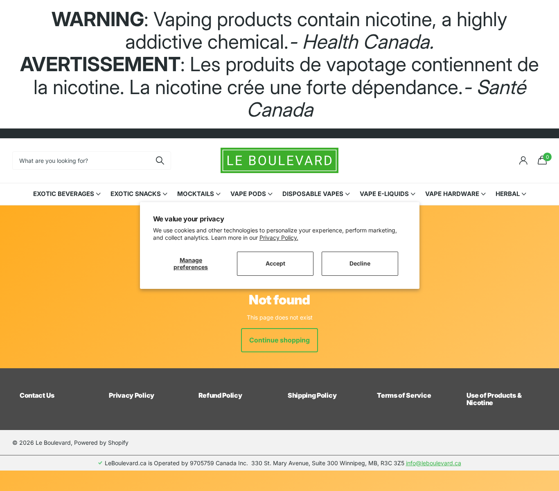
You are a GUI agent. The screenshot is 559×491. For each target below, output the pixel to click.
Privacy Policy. (278, 237)
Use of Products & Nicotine (494, 399)
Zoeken (160, 160)
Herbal (508, 194)
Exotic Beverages (63, 194)
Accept (275, 263)
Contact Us (37, 395)
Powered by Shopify (101, 442)
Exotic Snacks (135, 194)
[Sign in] (523, 160)
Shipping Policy (312, 395)
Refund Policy (220, 395)
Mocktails (195, 194)
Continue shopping (279, 340)
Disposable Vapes (312, 194)
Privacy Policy (131, 395)
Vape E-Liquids (384, 194)
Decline (359, 263)
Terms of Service (404, 395)
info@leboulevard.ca (433, 462)
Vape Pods (248, 194)
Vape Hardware (452, 194)
